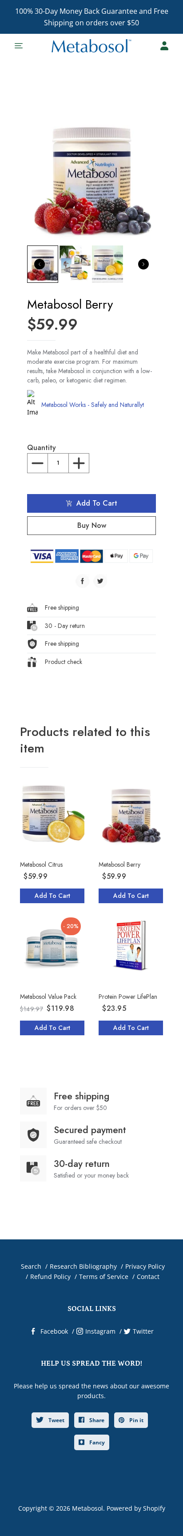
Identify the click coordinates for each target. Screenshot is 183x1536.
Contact (148, 1276)
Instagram (100, 1331)
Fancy (96, 1442)
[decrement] (38, 463)
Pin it (135, 1420)
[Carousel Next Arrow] (143, 264)
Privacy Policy (145, 1266)
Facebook (54, 1331)
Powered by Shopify (136, 1508)
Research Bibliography (83, 1266)
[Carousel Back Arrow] (39, 264)
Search (31, 1266)
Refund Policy (50, 1276)
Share (96, 1420)
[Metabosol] (91, 45)
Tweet (55, 1420)
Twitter (143, 1331)
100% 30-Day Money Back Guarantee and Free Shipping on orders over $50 (91, 17)
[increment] (79, 463)
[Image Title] (83, 581)
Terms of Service (103, 1276)
